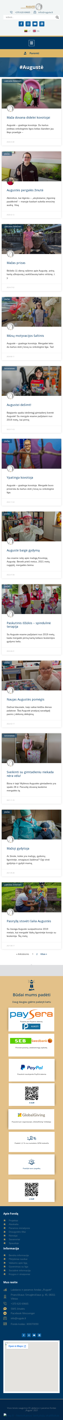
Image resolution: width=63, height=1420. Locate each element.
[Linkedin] (41, 23)
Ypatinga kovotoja (20, 477)
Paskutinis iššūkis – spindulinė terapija (29, 625)
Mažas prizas (16, 263)
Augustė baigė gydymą (23, 550)
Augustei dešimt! (19, 405)
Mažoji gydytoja (18, 848)
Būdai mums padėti (31, 994)
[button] (31, 43)
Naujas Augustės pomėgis (25, 699)
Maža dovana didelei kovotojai (28, 117)
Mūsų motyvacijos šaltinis (25, 336)
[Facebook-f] (21, 23)
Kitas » (43, 954)
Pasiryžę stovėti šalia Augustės (29, 921)
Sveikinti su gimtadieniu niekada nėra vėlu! (30, 774)
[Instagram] (28, 23)
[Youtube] (34, 23)
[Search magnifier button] (57, 17)
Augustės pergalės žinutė (25, 190)
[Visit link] (31, 1094)
